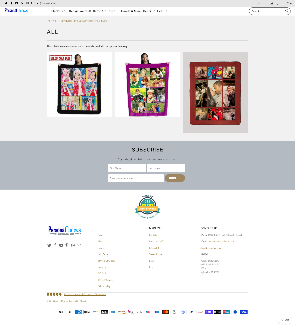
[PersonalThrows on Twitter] (5, 3)
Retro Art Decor (104, 11)
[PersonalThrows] (25, 10)
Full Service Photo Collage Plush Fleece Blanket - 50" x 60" (147, 84)
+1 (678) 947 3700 (46, 3)
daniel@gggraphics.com (210, 247)
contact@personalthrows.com (221, 241)
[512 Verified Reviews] (147, 220)
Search (101, 235)
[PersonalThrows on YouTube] (16, 3)
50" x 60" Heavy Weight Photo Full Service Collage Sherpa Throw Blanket (79, 84)
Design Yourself (80, 11)
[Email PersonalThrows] (32, 3)
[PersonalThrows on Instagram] (27, 3)
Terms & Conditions (106, 260)
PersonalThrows (61, 301)
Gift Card (102, 273)
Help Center (103, 254)
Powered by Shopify (78, 301)
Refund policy (104, 286)
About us (102, 241)
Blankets (57, 11)
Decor (147, 11)
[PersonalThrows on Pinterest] (21, 3)
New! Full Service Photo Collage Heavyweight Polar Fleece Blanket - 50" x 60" (215, 92)
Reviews (101, 247)
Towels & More (131, 11)
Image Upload (104, 267)
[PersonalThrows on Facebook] (11, 3)
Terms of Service (105, 279)
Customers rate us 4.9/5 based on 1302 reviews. (85, 294)
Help (160, 11)
